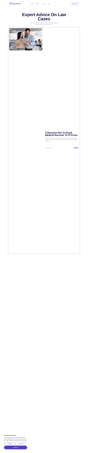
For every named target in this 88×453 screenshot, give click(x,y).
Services (37, 3)
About (44, 3)
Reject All (21, 444)
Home (32, 3)
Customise (9, 444)
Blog (49, 3)
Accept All (15, 447)
